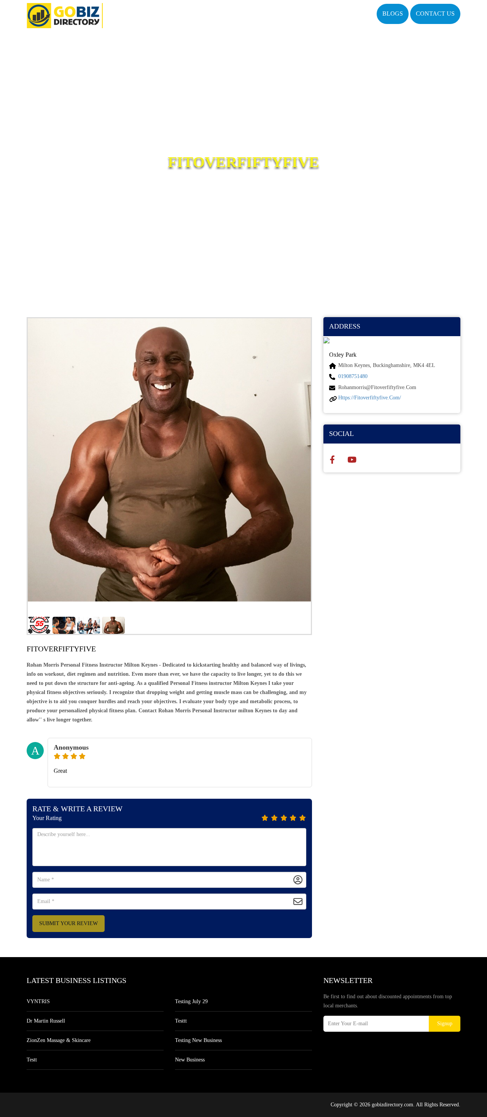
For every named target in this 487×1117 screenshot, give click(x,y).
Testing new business (198, 1040)
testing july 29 (191, 1001)
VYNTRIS (38, 1001)
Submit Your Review (68, 923)
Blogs (392, 13)
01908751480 (353, 376)
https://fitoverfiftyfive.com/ (369, 398)
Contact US (435, 13)
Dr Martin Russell (46, 1021)
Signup (444, 1023)
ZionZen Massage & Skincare (59, 1040)
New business (190, 1060)
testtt (181, 1021)
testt (32, 1060)
